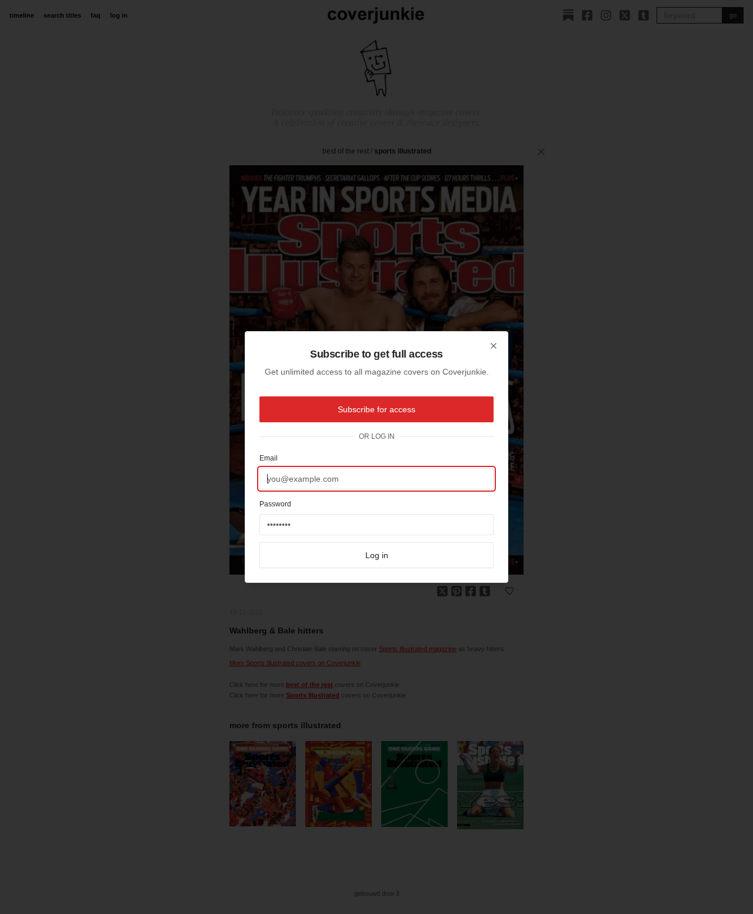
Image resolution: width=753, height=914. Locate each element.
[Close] (493, 346)
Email (268, 458)
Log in (376, 555)
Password (275, 504)
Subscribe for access (376, 409)
